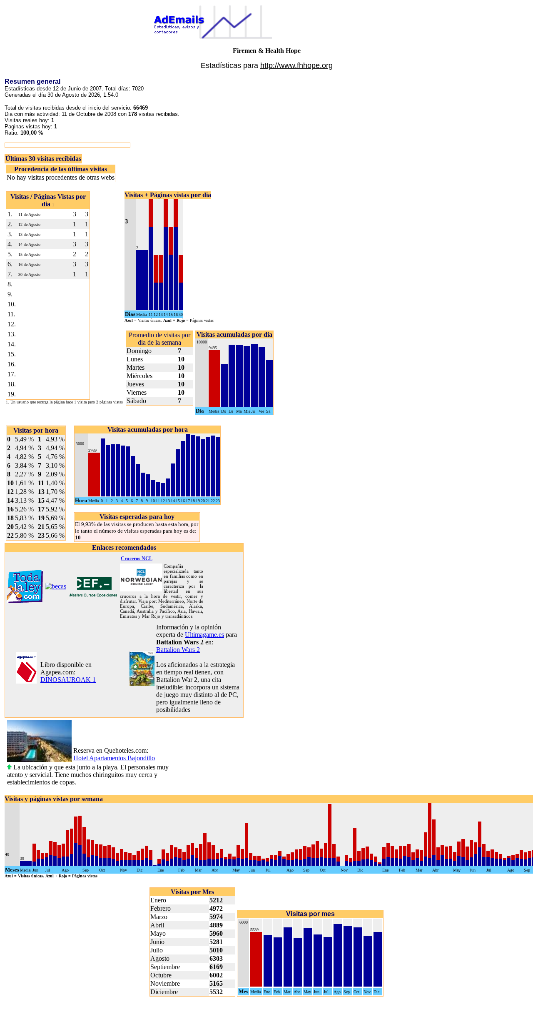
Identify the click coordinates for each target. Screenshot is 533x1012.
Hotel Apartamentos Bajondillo (114, 758)
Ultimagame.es (204, 634)
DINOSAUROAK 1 (68, 679)
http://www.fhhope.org (296, 65)
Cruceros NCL (136, 558)
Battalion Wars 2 (178, 649)
